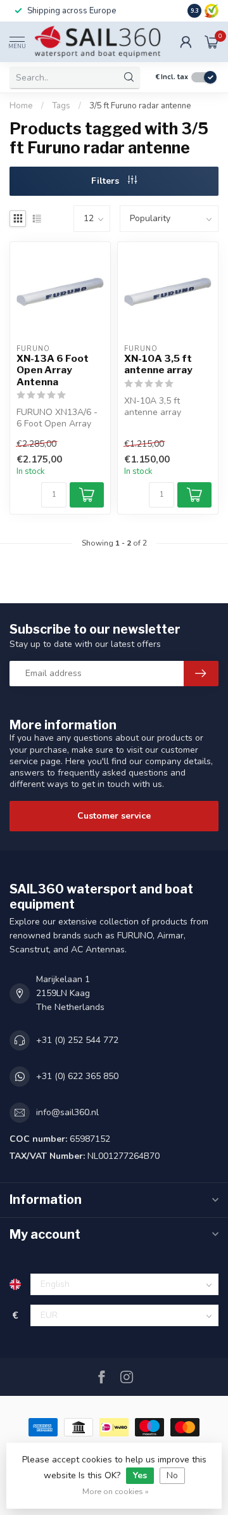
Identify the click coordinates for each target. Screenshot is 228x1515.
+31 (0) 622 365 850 (77, 1076)
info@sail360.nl (67, 1112)
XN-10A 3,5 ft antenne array (158, 364)
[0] (211, 41)
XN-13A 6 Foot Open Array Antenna (52, 370)
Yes (140, 1475)
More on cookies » (115, 1491)
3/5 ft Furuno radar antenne (140, 106)
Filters (106, 181)
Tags (61, 106)
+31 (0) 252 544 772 (77, 1040)
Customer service (114, 816)
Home (21, 106)
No (172, 1475)
